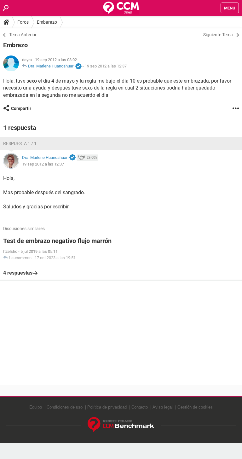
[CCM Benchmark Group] (121, 425)
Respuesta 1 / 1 (20, 143)
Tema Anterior (23, 34)
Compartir (21, 108)
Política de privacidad (107, 407)
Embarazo (47, 22)
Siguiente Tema (218, 34)
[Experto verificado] (78, 66)
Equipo (35, 407)
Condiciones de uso (65, 407)
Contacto (139, 407)
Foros (23, 22)
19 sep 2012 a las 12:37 (106, 66)
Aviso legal (163, 407)
